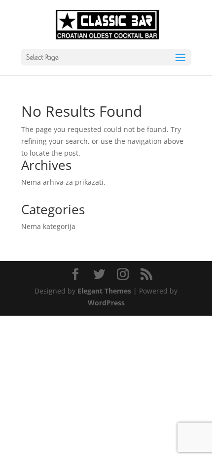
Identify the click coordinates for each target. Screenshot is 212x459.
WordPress (106, 302)
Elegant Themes (104, 290)
